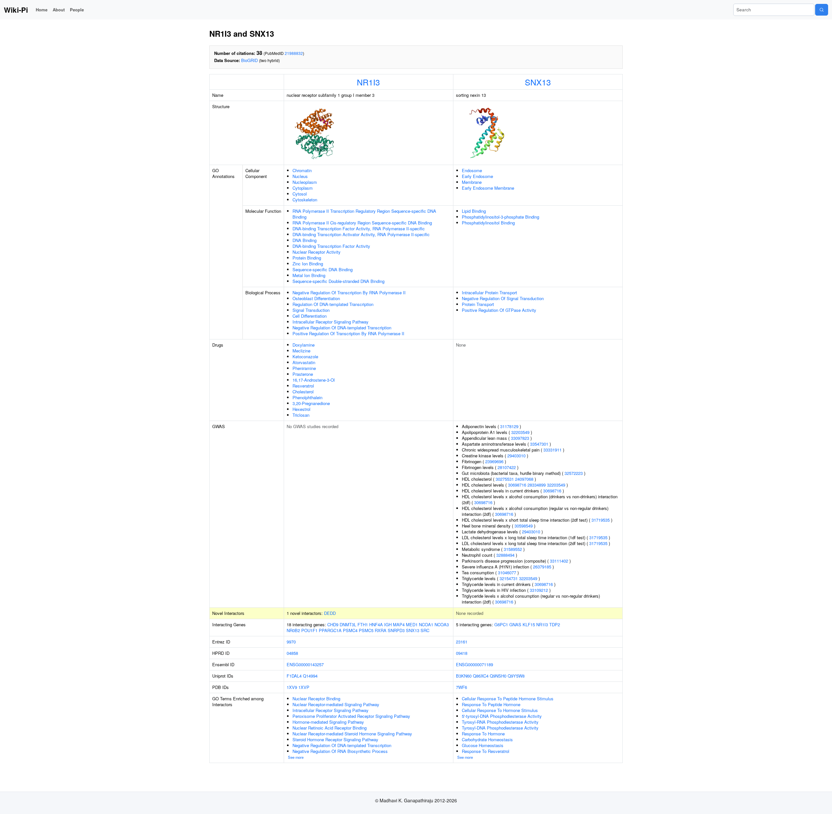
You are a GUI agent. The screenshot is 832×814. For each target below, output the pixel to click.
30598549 (523, 526)
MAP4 (399, 624)
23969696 (494, 461)
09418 (461, 653)
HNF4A (376, 624)
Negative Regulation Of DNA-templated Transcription (341, 327)
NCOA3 (442, 624)
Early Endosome (477, 176)
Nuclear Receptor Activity (316, 252)
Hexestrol (301, 409)
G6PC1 (501, 624)
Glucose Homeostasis (482, 745)
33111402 (559, 561)
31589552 (513, 549)
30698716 (517, 485)
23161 (461, 642)
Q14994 (310, 676)
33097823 (520, 438)
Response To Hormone (483, 734)
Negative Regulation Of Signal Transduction (503, 298)
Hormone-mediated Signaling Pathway (328, 722)
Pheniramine (304, 368)
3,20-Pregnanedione (311, 403)
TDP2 (554, 624)
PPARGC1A (330, 630)
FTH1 (363, 624)
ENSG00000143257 (305, 664)
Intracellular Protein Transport (489, 292)
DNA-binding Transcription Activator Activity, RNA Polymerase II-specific (361, 234)
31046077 (507, 572)
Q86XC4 (480, 676)
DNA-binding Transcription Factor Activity (331, 246)
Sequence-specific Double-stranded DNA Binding (338, 281)
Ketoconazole (305, 356)
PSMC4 (350, 630)
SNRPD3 (396, 630)
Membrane (472, 182)
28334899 (536, 485)
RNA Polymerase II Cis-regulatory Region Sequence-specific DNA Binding (362, 223)
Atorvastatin (303, 362)
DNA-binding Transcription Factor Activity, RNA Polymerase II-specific (358, 228)
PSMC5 (366, 630)
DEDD (330, 613)
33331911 (552, 450)
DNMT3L (348, 624)
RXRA (380, 630)
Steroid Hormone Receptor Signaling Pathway (335, 739)
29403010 (516, 455)
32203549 (520, 432)
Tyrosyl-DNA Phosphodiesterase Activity (500, 728)
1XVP (303, 687)
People (77, 9)
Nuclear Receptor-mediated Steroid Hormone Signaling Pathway (352, 734)
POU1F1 (309, 630)
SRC (425, 630)
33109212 (539, 590)
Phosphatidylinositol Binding (488, 223)
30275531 (505, 479)
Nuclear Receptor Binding (316, 698)
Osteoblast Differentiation (316, 298)
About (59, 9)
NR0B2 (293, 630)
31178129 (509, 426)
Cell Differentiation (309, 316)
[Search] (821, 10)
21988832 (294, 53)
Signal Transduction (311, 310)
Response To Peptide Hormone (491, 704)
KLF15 (529, 624)
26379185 (542, 567)
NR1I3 (368, 82)
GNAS (515, 624)
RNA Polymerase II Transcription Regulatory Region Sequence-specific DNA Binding (364, 214)
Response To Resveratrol (485, 751)
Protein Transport (478, 304)
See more (296, 757)
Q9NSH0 (498, 676)
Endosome (472, 170)
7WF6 (461, 687)
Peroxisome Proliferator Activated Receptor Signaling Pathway (351, 716)
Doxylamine (303, 345)
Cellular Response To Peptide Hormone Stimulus (507, 698)
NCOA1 (426, 624)
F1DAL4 (294, 676)
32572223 (574, 473)
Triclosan (300, 415)
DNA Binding (304, 240)
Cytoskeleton (304, 200)
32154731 (509, 578)
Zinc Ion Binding (307, 264)
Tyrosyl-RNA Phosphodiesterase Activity (500, 722)
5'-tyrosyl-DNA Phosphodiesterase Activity (502, 716)
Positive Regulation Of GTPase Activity (499, 310)
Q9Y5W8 (516, 676)
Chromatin (302, 170)
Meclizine (301, 351)
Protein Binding (306, 258)
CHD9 (332, 624)
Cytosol (299, 194)
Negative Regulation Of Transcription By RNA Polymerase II (349, 292)
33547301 (539, 444)
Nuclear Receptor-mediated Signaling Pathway (335, 704)
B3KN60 (464, 676)
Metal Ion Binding (308, 275)
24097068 (524, 479)
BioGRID (249, 60)
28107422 (507, 467)
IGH (388, 624)
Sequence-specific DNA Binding (322, 269)
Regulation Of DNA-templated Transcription (332, 304)
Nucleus (300, 176)
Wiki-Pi (16, 9)
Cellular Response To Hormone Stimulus (500, 710)
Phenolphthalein (307, 397)
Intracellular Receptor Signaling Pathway (330, 322)
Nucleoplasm (304, 182)
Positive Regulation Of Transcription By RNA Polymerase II (348, 333)
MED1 (412, 624)
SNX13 (538, 82)
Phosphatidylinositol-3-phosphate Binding (500, 217)
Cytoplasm (302, 188)
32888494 (505, 555)
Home (41, 9)
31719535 (601, 520)
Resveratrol (303, 386)
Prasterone (302, 374)
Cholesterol (303, 391)
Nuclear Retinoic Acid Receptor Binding (329, 728)
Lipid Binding (474, 211)
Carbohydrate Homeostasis (487, 739)
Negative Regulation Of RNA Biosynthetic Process (340, 751)
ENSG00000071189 (474, 664)
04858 (292, 653)
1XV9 (292, 687)
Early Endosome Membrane (488, 188)
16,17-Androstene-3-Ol (313, 380)
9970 (291, 642)
